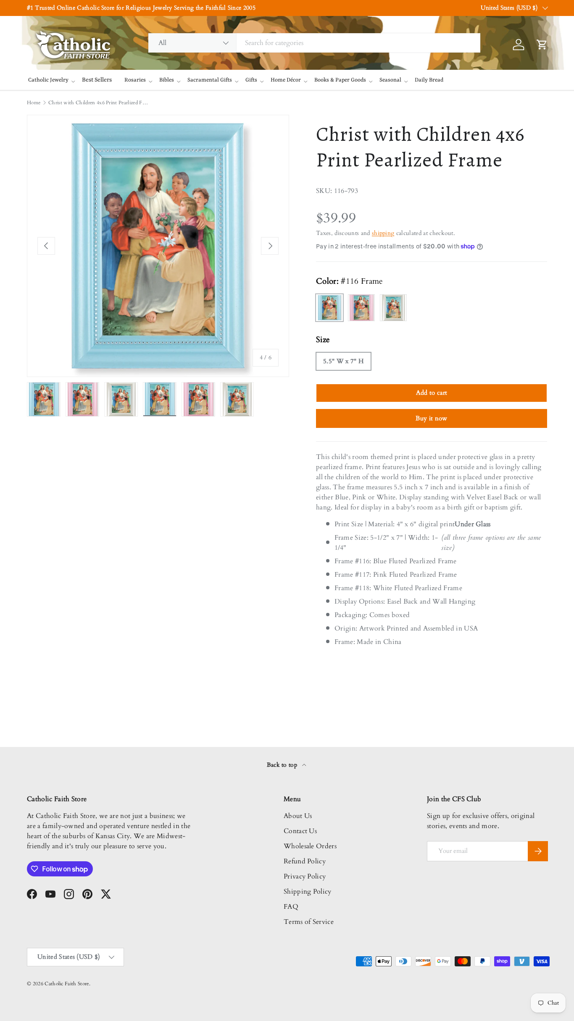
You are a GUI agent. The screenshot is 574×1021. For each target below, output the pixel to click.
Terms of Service (309, 921)
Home (33, 102)
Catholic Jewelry (48, 80)
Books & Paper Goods (340, 80)
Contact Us (300, 831)
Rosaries (135, 80)
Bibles (166, 80)
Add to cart (432, 392)
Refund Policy (305, 861)
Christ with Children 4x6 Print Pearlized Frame (98, 102)
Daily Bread (429, 80)
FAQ (291, 906)
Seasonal (390, 80)
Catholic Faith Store (67, 983)
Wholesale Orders (310, 846)
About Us (298, 815)
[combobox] (314, 43)
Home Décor (286, 80)
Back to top (283, 765)
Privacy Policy (305, 876)
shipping (383, 233)
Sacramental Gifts (209, 80)
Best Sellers (97, 80)
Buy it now (431, 418)
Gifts (251, 80)
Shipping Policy (308, 891)
